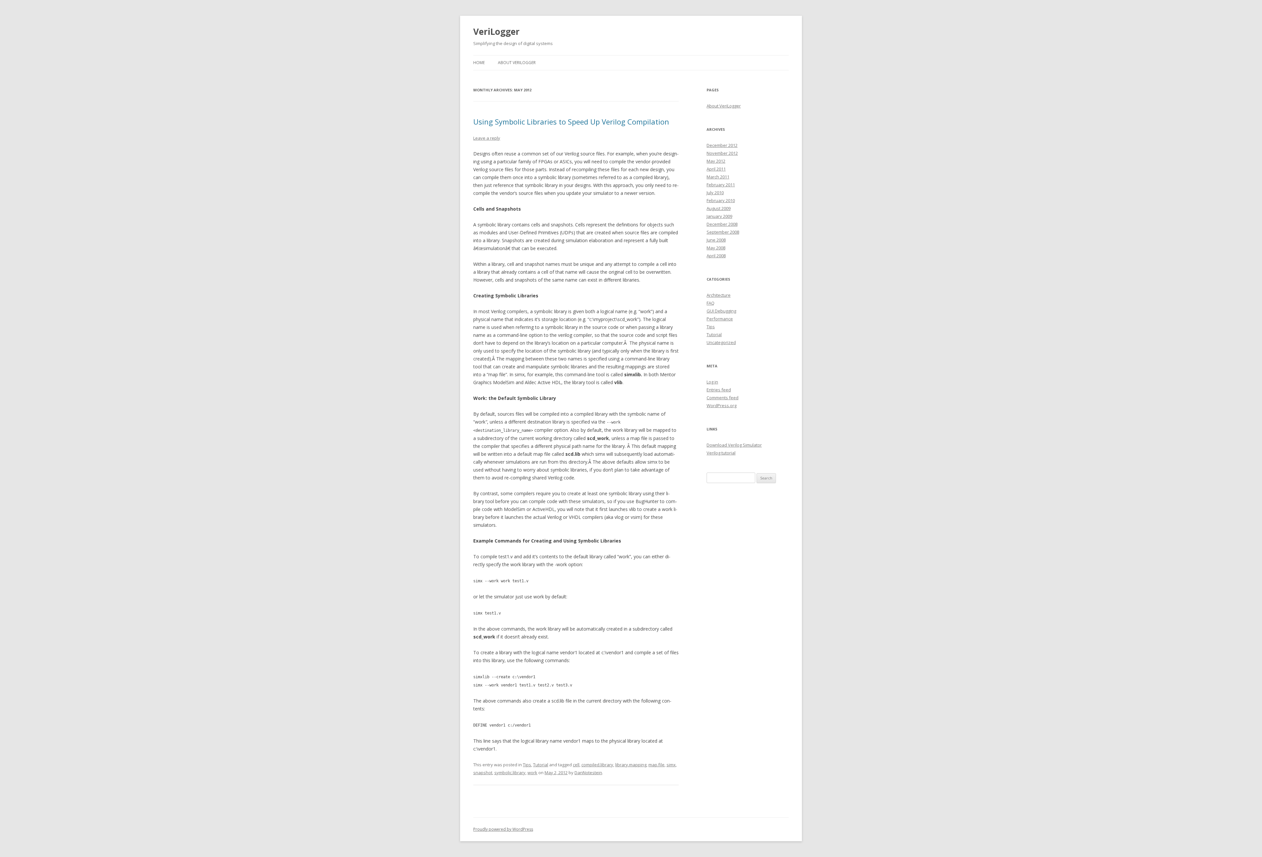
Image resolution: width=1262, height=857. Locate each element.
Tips (527, 765)
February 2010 (721, 200)
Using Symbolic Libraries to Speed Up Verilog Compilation (571, 122)
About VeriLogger (517, 62)
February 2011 (721, 185)
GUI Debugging (721, 311)
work (532, 773)
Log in (712, 382)
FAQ (710, 303)
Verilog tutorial (721, 453)
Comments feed (722, 398)
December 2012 (722, 145)
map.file (656, 765)
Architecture (719, 295)
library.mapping (630, 765)
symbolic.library (510, 773)
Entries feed (719, 390)
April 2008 (716, 256)
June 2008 (716, 240)
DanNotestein (588, 773)
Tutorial (540, 765)
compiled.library (597, 765)
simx (671, 765)
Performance (720, 319)
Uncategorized (721, 342)
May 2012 (716, 161)
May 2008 (716, 248)
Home (479, 62)
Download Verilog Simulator (734, 445)
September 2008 (723, 232)
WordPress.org (721, 405)
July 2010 (715, 193)
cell (576, 765)
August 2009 (719, 208)
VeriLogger (496, 31)
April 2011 (716, 169)
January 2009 (719, 216)
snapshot (482, 773)
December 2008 (722, 224)
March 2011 (718, 177)
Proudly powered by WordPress (503, 829)
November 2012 (722, 153)
